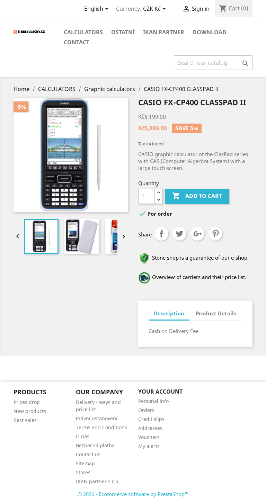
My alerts (149, 446)
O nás (82, 436)
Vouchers (149, 437)
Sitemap (85, 463)
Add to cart (197, 196)
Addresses (150, 428)
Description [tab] (169, 313)
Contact (76, 42)
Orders (146, 410)
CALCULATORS (83, 32)
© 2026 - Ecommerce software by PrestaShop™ (133, 494)
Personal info (153, 401)
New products (30, 411)
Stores (83, 472)
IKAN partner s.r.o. (97, 481)
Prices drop (27, 402)
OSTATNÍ (123, 32)
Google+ (197, 234)
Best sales (25, 420)
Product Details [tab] (216, 313)
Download (210, 32)
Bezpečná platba (95, 445)
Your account (160, 391)
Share (161, 234)
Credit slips (151, 419)
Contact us (88, 454)
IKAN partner (163, 32)
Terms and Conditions (101, 427)
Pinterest (215, 234)
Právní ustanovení (96, 418)
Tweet (179, 234)
